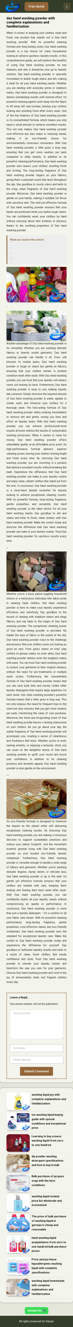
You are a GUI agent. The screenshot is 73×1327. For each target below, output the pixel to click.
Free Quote (36, 6)
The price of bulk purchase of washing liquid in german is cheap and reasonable (49, 1223)
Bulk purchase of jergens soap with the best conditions (48, 1181)
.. (10, 252)
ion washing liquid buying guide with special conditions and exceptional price (49, 1121)
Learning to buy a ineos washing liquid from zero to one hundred (47, 1141)
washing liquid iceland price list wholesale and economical (47, 1201)
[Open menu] (67, 6)
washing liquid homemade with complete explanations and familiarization (48, 1287)
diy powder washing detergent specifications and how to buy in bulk (47, 1161)
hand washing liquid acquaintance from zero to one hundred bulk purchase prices (49, 1244)
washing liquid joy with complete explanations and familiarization (49, 1099)
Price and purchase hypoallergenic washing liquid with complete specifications (47, 1266)
